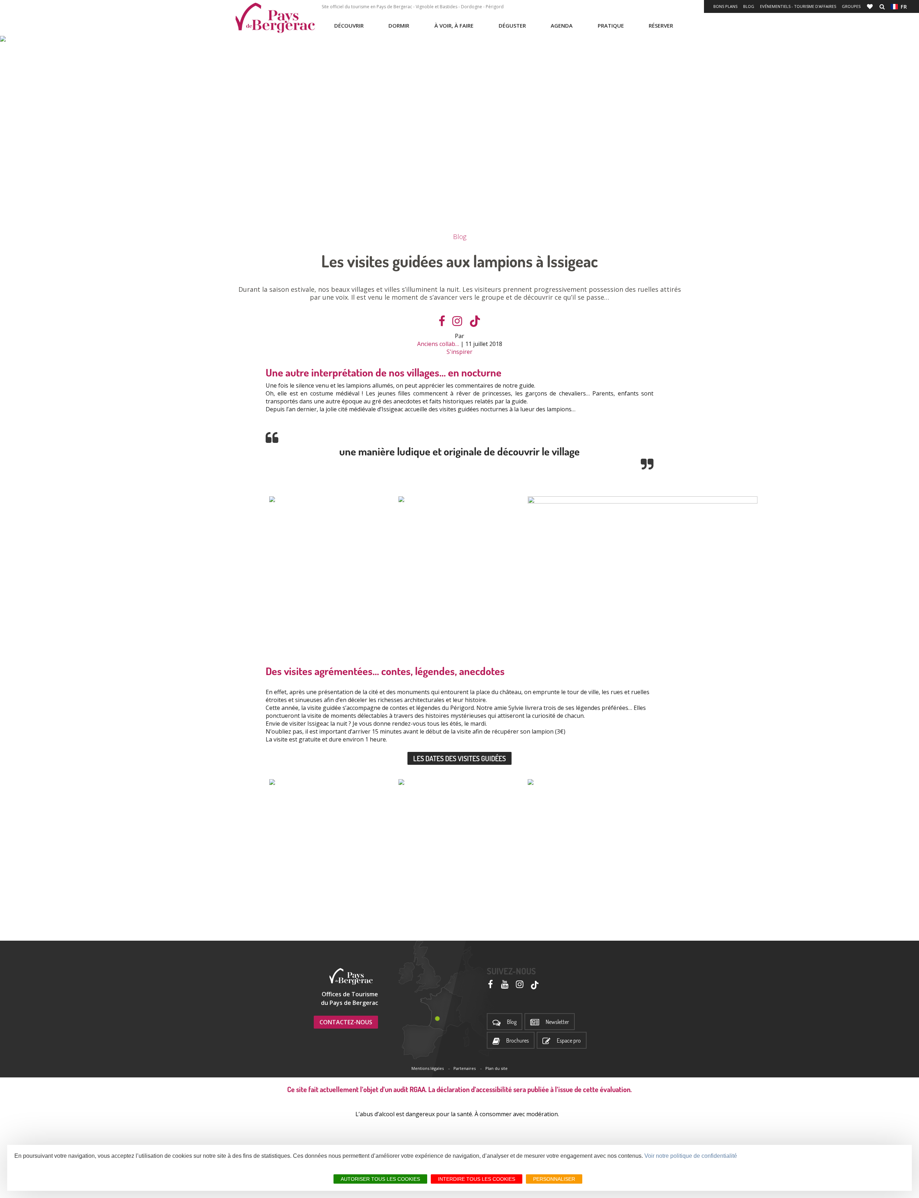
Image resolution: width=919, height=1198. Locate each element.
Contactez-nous (345, 1022)
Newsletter (557, 1022)
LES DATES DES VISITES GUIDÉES (459, 758)
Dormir (398, 25)
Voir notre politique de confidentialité (690, 1156)
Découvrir (349, 25)
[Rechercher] (882, 6)
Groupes (851, 6)
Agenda (562, 25)
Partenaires (464, 1068)
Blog (748, 6)
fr (902, 6)
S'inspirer (459, 352)
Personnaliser (554, 1179)
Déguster (512, 25)
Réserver (661, 25)
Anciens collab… (438, 344)
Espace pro (569, 1040)
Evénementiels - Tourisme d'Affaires (798, 6)
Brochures (517, 1040)
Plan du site (496, 1068)
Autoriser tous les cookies (380, 1179)
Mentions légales (427, 1068)
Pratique (611, 25)
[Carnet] (870, 6)
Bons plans (725, 6)
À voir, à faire (454, 25)
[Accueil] (275, 18)
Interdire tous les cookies (476, 1179)
